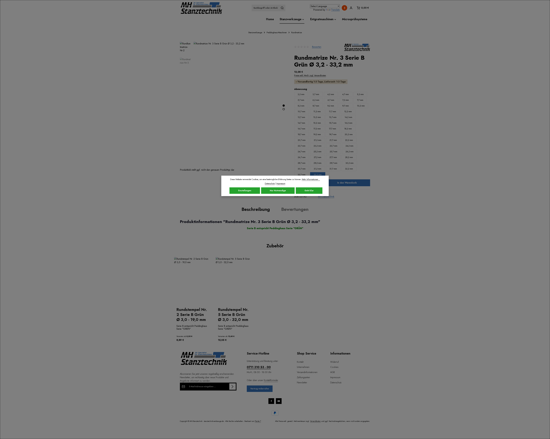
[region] (275, 300)
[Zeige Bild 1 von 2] (284, 105)
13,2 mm (317, 117)
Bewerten (316, 47)
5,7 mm (301, 100)
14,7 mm (301, 123)
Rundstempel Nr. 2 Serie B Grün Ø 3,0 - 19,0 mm (191, 314)
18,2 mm (348, 128)
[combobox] (265, 8)
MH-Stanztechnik (326, 196)
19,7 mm (332, 134)
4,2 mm (330, 94)
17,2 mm (317, 128)
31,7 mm (333, 168)
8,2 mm (301, 105)
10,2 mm (361, 105)
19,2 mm (317, 134)
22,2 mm (349, 140)
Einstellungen (244, 190)
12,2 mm (348, 111)
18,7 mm (301, 134)
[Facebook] (271, 401)
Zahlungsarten (303, 377)
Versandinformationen (307, 372)
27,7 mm (333, 157)
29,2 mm (317, 163)
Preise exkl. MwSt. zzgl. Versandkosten (310, 75)
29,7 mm (333, 163)
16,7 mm (301, 128)
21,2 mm (317, 140)
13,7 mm (332, 117)
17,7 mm (332, 128)
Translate (335, 9)
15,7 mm (332, 123)
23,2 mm (317, 145)
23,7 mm (333, 145)
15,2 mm (317, 123)
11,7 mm (332, 111)
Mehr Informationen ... (311, 179)
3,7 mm (316, 94)
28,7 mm (301, 163)
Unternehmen (303, 367)
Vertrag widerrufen (259, 388)
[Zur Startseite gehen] (201, 8)
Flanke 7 (258, 421)
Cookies (334, 367)
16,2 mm (348, 123)
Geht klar (309, 190)
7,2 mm (345, 100)
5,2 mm (360, 94)
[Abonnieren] (232, 386)
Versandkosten (315, 421)
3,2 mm (301, 94)
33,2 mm (318, 174)
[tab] (255, 209)
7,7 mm (360, 100)
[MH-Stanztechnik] (357, 47)
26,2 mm (349, 151)
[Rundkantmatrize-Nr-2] (241, 105)
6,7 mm (331, 100)
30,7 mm (302, 168)
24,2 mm (349, 145)
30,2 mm (349, 163)
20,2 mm (349, 134)
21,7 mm (333, 140)
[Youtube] (279, 401)
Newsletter (302, 382)
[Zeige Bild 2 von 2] (284, 109)
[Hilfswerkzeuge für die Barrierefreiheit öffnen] (344, 8)
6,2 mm (316, 100)
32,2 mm (349, 168)
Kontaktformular (271, 380)
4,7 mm (345, 94)
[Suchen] (282, 8)
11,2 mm (317, 111)
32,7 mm (301, 174)
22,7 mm (301, 145)
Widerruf (334, 362)
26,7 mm (302, 157)
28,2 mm (349, 157)
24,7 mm (301, 151)
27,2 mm (317, 157)
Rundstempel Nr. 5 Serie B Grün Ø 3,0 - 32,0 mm (233, 314)
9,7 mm (345, 105)
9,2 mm (330, 105)
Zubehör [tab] (275, 245)
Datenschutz (335, 382)
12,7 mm (301, 117)
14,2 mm (348, 117)
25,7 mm (333, 151)
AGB (332, 372)
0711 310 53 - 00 (259, 367)
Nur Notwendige (278, 190)
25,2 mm (317, 151)
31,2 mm (317, 168)
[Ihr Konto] (351, 8)
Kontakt (300, 362)
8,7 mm (316, 105)
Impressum (335, 377)
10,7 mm (301, 111)
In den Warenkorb (347, 182)
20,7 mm (302, 140)
